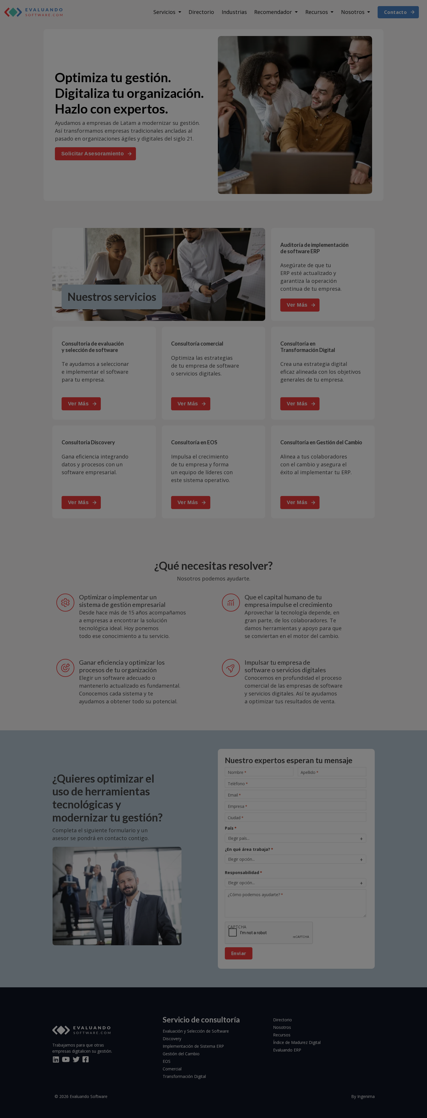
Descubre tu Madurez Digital (213, 569)
